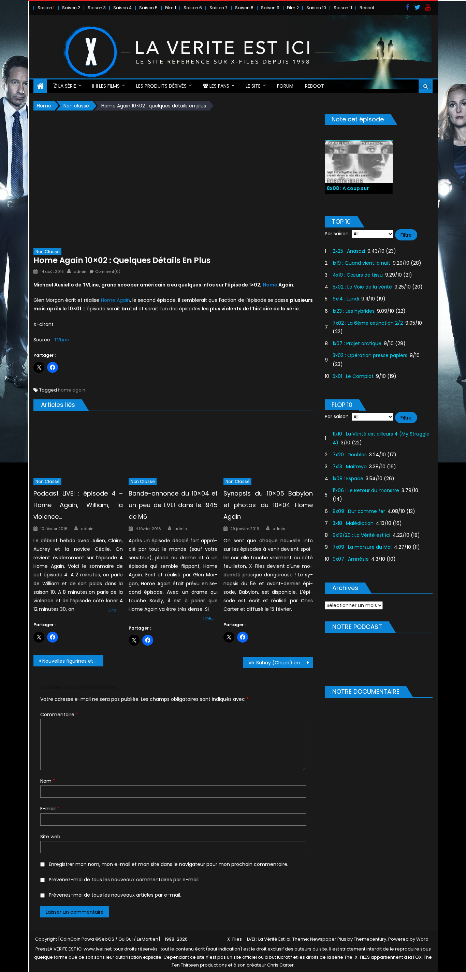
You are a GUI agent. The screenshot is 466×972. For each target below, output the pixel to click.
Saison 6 (193, 8)
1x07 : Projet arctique (357, 343)
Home (270, 284)
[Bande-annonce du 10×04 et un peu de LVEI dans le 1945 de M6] (173, 446)
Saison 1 (46, 8)
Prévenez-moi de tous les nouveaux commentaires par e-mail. (124, 879)
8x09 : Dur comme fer (359, 511)
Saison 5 (148, 8)
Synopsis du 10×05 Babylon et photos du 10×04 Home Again (268, 505)
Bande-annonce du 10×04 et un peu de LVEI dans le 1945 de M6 (173, 505)
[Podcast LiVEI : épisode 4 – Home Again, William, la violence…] (78, 446)
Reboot (367, 8)
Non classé (47, 251)
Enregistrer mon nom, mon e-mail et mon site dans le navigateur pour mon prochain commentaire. (168, 864)
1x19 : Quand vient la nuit (361, 263)
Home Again (115, 300)
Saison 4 (122, 8)
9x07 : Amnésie (351, 559)
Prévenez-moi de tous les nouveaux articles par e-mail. (115, 895)
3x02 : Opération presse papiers (370, 355)
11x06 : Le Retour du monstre (366, 490)
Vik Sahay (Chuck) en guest (280, 662)
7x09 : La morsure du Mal (362, 547)
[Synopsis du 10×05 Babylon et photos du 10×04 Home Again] (268, 446)
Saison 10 (316, 8)
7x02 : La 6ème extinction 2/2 (368, 323)
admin (80, 271)
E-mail (49, 808)
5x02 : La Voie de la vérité (362, 286)
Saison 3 (97, 8)
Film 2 (293, 8)
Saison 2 (71, 8)
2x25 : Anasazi (349, 251)
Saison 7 (218, 8)
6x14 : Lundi (346, 298)
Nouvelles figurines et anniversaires (72, 661)
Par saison (337, 233)
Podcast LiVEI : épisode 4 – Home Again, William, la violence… (78, 505)
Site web (50, 836)
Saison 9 (270, 8)
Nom (47, 781)
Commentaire (59, 714)
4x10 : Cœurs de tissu (358, 274)
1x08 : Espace (348, 478)
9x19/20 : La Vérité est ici (361, 535)
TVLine (61, 339)
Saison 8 (244, 8)
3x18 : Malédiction (353, 523)
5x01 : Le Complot (353, 376)
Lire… (113, 609)
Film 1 (170, 8)
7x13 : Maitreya (350, 466)
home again (71, 390)
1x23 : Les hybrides (354, 311)
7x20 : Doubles (350, 454)
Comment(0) (107, 271)
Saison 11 (343, 8)
